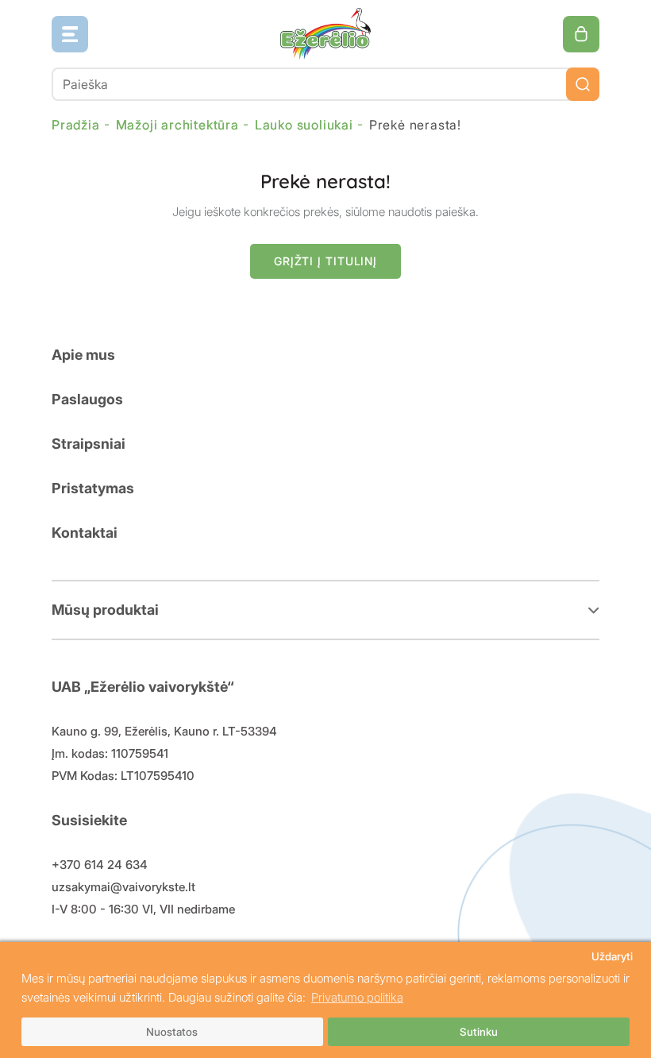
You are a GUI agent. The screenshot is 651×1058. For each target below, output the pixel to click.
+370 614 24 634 (100, 864)
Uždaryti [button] (612, 956)
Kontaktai (84, 532)
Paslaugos (87, 399)
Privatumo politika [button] (357, 997)
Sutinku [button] (479, 1031)
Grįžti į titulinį (325, 261)
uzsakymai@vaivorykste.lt (123, 886)
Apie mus (83, 354)
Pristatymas (93, 488)
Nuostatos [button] (172, 1031)
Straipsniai (88, 443)
